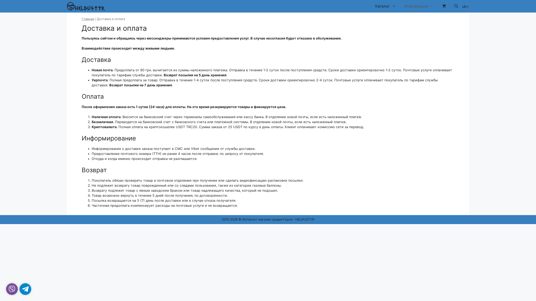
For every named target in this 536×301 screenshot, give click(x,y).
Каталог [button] (382, 6)
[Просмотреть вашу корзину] (444, 6)
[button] (456, 6)
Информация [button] (416, 6)
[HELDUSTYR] (86, 6)
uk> (465, 6)
